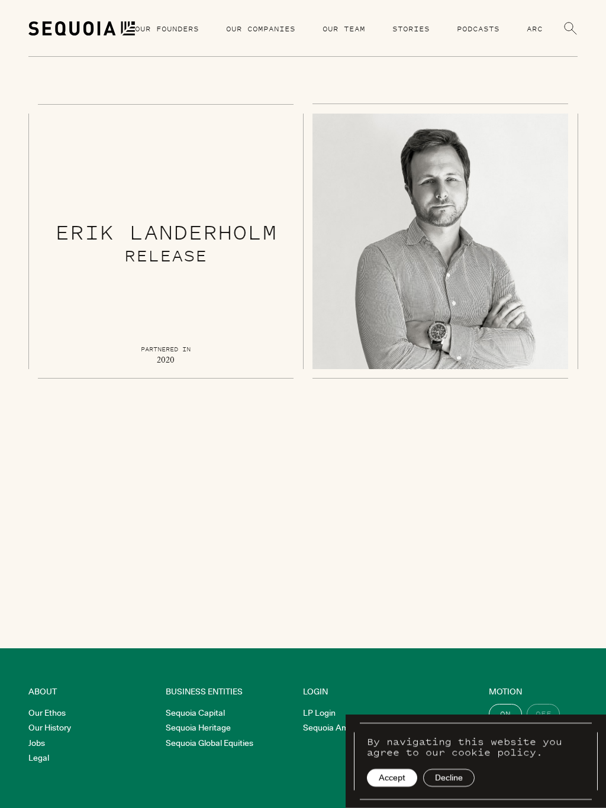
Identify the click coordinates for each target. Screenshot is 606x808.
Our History (49, 727)
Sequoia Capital (195, 713)
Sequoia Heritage (198, 727)
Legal (38, 758)
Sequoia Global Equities (209, 743)
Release (165, 255)
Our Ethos (47, 713)
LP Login (319, 713)
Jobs (36, 743)
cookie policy (494, 751)
